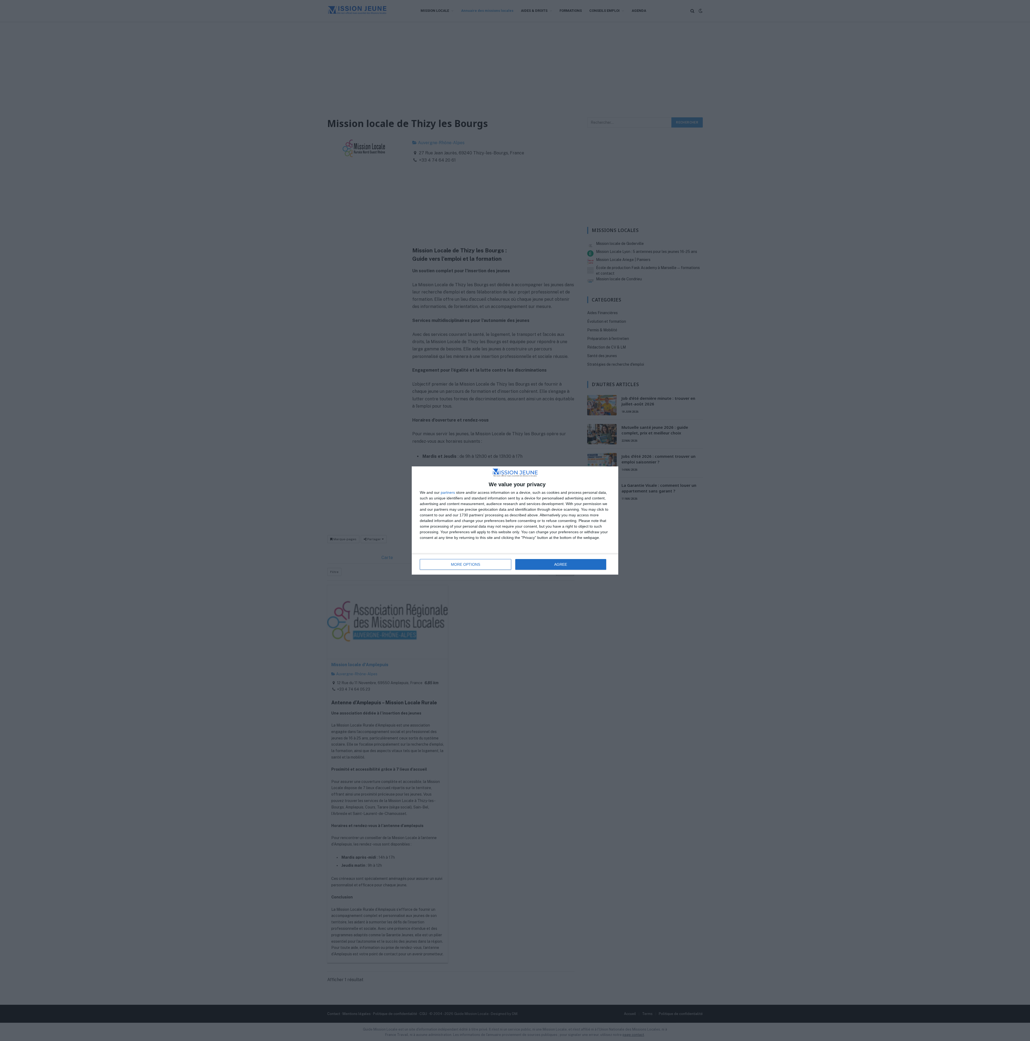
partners (448, 492)
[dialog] (515, 520)
